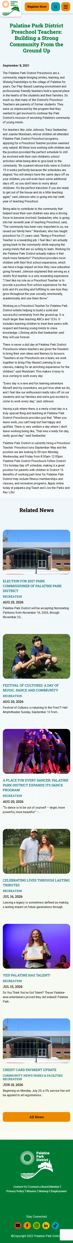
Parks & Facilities (48, 1075)
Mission (31, 1191)
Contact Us (20, 1186)
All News (36, 1117)
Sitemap (43, 1191)
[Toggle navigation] (65, 6)
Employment (59, 1191)
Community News (18, 1075)
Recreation (12, 596)
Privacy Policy (15, 1191)
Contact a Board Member (44, 1186)
